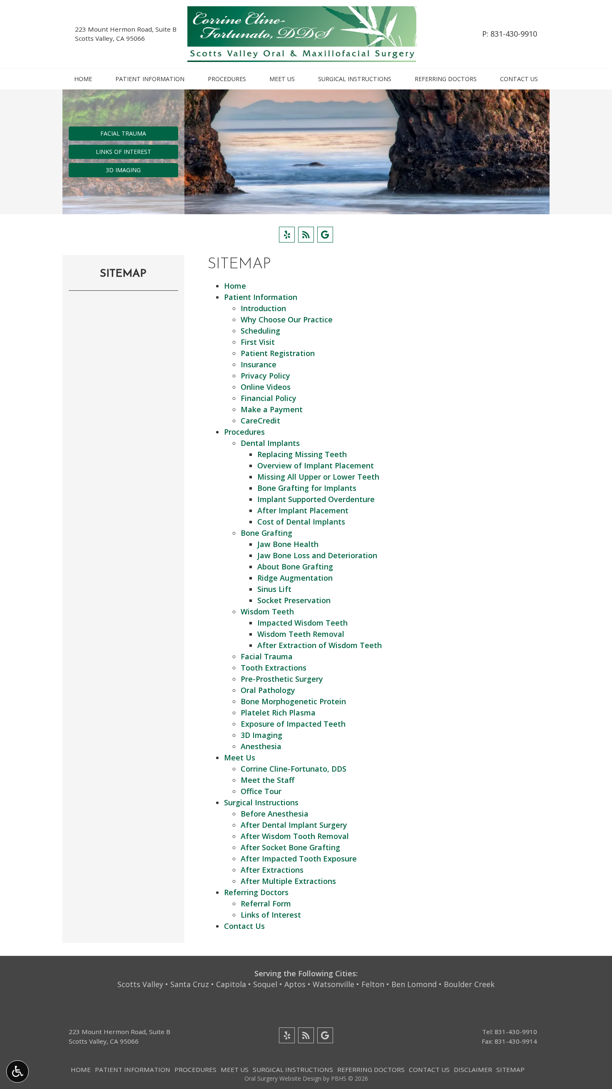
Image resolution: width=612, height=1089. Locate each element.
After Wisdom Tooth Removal (295, 836)
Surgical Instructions (354, 79)
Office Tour (261, 791)
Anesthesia (261, 746)
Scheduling (260, 331)
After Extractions (272, 870)
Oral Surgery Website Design (282, 1078)
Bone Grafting (266, 533)
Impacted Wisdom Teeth (302, 623)
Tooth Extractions (273, 668)
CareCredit (260, 421)
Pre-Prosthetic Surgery (282, 679)
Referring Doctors (446, 79)
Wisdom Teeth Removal (300, 634)
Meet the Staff (267, 780)
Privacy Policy (265, 376)
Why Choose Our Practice (287, 319)
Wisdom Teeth (267, 611)
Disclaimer (473, 1069)
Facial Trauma (267, 656)
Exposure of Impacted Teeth (293, 724)
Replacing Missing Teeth (302, 454)
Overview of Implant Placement (315, 465)
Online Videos (266, 387)
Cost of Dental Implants (301, 522)
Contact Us (519, 79)
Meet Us (282, 79)
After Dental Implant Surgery (294, 825)
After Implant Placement (302, 510)
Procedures (227, 79)
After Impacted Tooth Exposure (299, 859)
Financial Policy (268, 398)
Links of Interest (271, 915)
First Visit (258, 342)
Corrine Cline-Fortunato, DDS (293, 769)
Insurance (258, 364)
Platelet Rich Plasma (278, 713)
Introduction (263, 308)
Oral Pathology (268, 690)
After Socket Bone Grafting (290, 847)
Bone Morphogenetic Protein (293, 701)
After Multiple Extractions (288, 881)
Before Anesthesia (274, 814)
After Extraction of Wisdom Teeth (319, 645)
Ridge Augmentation (295, 578)
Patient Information (149, 79)
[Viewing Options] (17, 1071)
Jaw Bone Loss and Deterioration (317, 555)
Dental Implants (270, 443)
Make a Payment (272, 409)
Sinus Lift (274, 589)
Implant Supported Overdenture (316, 499)
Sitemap (123, 274)
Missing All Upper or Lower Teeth (318, 477)
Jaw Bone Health (287, 544)
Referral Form (266, 903)
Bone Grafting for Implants (306, 488)
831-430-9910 (513, 34)
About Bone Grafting (295, 567)
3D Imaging (261, 735)
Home (83, 79)
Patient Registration (278, 353)
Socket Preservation (294, 600)
